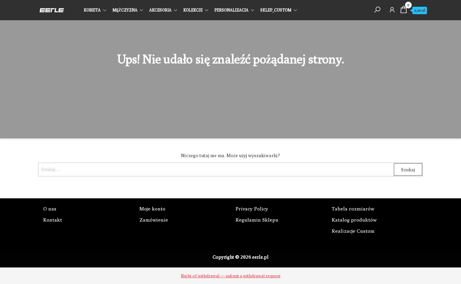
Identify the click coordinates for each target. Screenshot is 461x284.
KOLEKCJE (192, 9)
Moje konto (152, 208)
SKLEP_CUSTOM (275, 9)
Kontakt (52, 220)
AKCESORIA (160, 9)
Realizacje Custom (353, 231)
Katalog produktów (354, 220)
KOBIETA (92, 9)
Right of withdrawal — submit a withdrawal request (230, 275)
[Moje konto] (392, 9)
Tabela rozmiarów (353, 208)
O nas (49, 208)
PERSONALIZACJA (231, 9)
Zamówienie (153, 220)
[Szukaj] (377, 9)
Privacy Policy (252, 208)
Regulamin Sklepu (257, 220)
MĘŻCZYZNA (124, 9)
